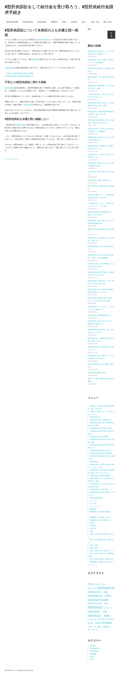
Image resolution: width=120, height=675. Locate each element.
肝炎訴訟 (74, 22)
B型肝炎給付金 (28, 22)
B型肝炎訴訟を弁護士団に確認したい (21, 76)
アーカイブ (94, 500)
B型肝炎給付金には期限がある (101, 420)
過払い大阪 (95, 22)
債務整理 (54, 22)
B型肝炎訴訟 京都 (108, 608)
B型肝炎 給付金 (100, 584)
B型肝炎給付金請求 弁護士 (98, 603)
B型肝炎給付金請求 (98, 600)
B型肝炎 (91, 584)
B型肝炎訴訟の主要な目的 (99, 489)
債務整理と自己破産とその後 (100, 517)
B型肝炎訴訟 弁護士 (99, 616)
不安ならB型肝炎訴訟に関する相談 (20, 73)
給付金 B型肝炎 (94, 623)
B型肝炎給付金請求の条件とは (101, 450)
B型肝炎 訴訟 (92, 588)
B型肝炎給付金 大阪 (98, 591)
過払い (84, 22)
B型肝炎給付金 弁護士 (100, 595)
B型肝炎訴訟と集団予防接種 (100, 475)
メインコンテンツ (11, 158)
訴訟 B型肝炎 (103, 626)
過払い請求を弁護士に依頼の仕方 (102, 559)
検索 (89, 29)
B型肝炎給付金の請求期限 (99, 436)
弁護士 (64, 22)
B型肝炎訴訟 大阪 (97, 611)
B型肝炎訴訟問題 (12, 22)
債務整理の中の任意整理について (102, 520)
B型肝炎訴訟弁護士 (92, 619)
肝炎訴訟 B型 (92, 627)
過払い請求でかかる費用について (102, 551)
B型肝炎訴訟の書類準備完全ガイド (100, 315)
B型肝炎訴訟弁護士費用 (105, 619)
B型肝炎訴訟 (42, 22)
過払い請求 (107, 22)
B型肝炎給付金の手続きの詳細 (101, 428)
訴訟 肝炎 (91, 630)
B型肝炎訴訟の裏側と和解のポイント (101, 180)
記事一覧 (93, 528)
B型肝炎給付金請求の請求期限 (101, 453)
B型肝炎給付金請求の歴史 (97, 373)
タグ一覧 (93, 503)
